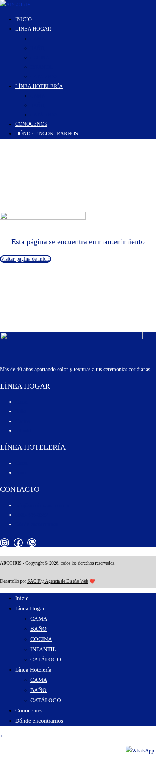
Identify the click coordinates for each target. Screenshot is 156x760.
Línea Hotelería (33, 670)
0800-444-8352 (31, 515)
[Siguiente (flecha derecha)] (9, 757)
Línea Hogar (30, 608)
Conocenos (28, 710)
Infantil (23, 430)
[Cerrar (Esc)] (23, 747)
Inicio (22, 598)
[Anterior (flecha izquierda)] (2, 757)
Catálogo (45, 659)
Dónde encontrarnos (36, 524)
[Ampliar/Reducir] (2, 747)
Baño (20, 411)
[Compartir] (16, 747)
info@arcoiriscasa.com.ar (42, 505)
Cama (21, 402)
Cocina (22, 421)
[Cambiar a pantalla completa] (9, 747)
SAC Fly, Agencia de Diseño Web (57, 581)
